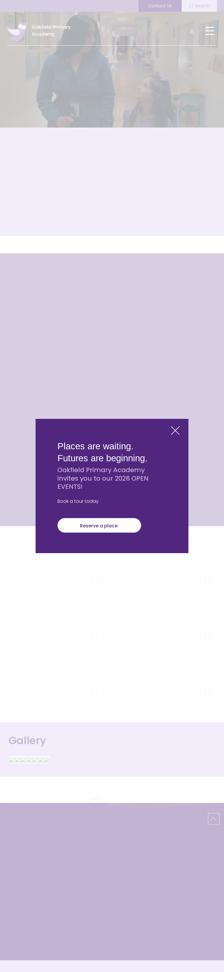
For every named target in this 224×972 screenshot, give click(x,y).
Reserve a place (99, 525)
